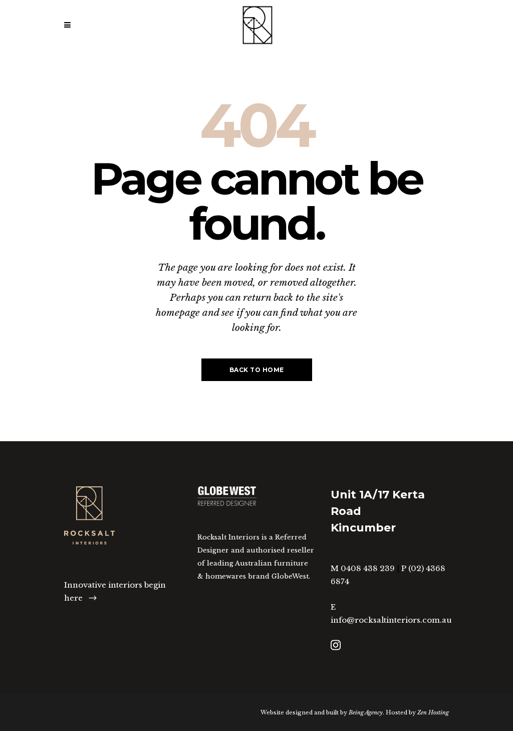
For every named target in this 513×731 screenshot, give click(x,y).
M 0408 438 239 (363, 568)
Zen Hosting (433, 712)
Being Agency (366, 712)
